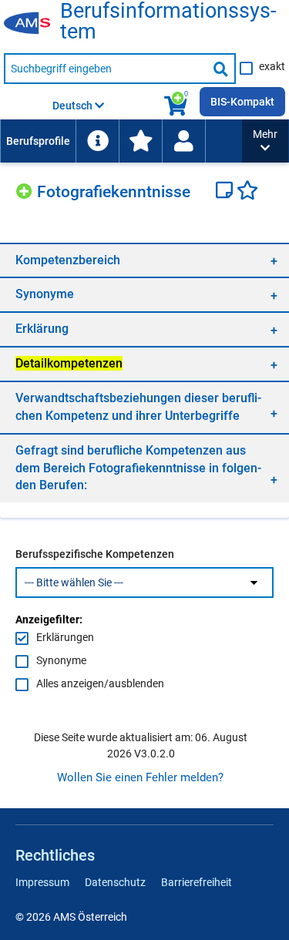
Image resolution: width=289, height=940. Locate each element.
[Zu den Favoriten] (140, 141)
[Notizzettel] (226, 192)
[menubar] (121, 141)
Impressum (42, 882)
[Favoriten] (247, 192)
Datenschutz (115, 882)
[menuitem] (38, 141)
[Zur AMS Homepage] (32, 24)
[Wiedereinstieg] (183, 141)
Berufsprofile (38, 141)
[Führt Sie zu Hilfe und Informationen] (97, 141)
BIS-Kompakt (242, 102)
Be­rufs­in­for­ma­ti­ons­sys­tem (168, 21)
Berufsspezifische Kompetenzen (94, 554)
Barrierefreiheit (196, 882)
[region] (144, 260)
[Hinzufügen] (26, 189)
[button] (265, 141)
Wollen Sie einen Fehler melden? (140, 777)
